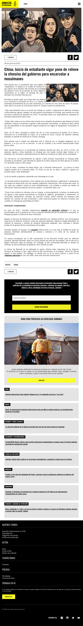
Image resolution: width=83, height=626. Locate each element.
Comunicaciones (8, 578)
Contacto (5, 565)
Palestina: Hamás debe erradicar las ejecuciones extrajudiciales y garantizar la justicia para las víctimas (38, 459)
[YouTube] (79, 618)
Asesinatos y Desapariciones (15, 437)
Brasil (7, 404)
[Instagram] (67, 618)
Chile (7, 389)
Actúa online (7, 551)
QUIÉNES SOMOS (10, 524)
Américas (8, 469)
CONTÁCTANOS (8, 558)
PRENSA (6, 569)
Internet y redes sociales (14, 422)
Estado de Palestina (12, 454)
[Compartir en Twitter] (76, 57)
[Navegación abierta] (79, 4)
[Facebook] (62, 618)
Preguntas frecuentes (10, 535)
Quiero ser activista (9, 553)
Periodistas (6, 576)
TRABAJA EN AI (8, 597)
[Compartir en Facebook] (70, 57)
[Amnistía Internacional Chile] (9, 4)
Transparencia (7, 533)
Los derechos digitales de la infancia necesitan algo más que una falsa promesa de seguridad (34, 427)
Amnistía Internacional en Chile (14, 531)
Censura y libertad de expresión (16, 504)
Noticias (7, 265)
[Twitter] (73, 618)
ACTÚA (5, 542)
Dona (4, 549)
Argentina (8, 487)
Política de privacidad (10, 537)
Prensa (16, 265)
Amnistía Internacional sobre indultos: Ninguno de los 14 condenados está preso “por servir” (34, 394)
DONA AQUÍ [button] (41, 380)
